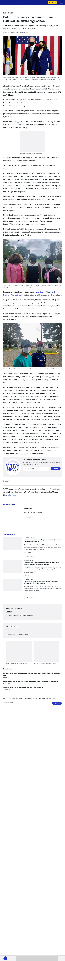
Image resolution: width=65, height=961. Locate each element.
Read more (9, 611)
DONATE (53, 2)
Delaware (18, 7)
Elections (25, 7)
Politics (40, 7)
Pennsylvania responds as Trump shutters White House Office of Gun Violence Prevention (41, 582)
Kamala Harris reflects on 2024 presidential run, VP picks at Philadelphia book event (42, 541)
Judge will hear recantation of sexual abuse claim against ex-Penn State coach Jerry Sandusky (30, 681)
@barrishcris (11, 634)
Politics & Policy (9, 7)
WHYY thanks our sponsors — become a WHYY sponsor (31, 153)
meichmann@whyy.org (26, 615)
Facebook (11, 480)
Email (17, 480)
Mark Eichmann (9, 32)
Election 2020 (8, 13)
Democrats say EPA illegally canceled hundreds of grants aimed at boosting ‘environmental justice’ (41, 563)
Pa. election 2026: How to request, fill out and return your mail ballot (23, 687)
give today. (12, 495)
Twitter (14, 480)
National (33, 7)
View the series (29, 517)
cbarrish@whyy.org (23, 634)
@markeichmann (13, 615)
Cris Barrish (16, 32)
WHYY (6, 2)
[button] (5, 958)
